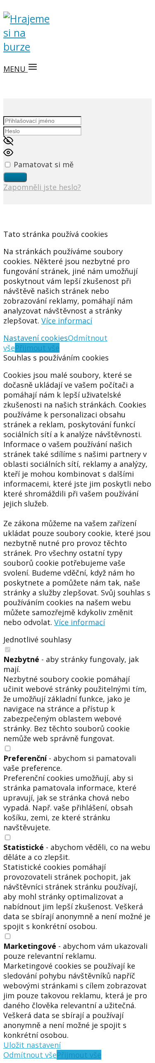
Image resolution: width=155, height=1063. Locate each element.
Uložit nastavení (32, 1045)
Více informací (66, 320)
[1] (15, 177)
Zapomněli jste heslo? (42, 187)
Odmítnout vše (30, 1055)
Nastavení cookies (35, 338)
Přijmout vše (37, 348)
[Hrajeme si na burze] (28, 47)
